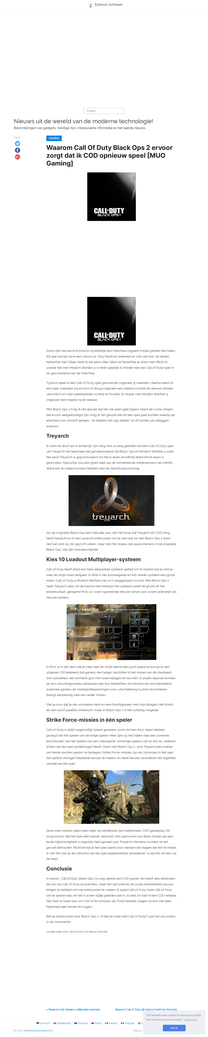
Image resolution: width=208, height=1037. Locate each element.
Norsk (98, 1023)
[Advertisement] (104, 37)
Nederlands (64, 1023)
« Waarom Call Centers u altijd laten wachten (73, 1009)
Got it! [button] (174, 1028)
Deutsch (45, 1023)
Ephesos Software (108, 5)
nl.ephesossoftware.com (38, 1030)
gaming (54, 138)
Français (129, 1023)
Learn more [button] (190, 1019)
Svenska (83, 1023)
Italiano (113, 1023)
